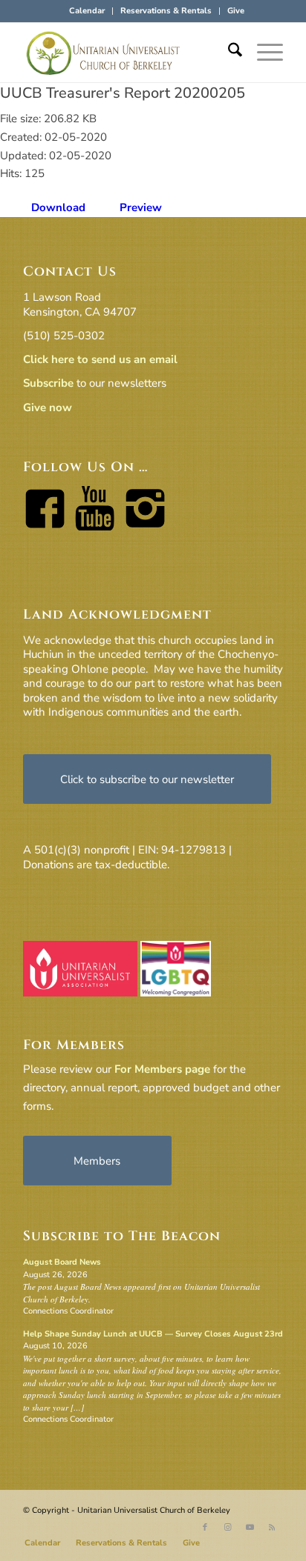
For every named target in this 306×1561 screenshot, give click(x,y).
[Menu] (262, 52)
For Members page (162, 1069)
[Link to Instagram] (227, 1528)
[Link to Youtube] (249, 1528)
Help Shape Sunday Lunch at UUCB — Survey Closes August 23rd (153, 1333)
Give (235, 10)
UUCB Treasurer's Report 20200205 (122, 93)
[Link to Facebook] (205, 1528)
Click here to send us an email (100, 359)
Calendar (87, 10)
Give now (47, 407)
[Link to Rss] (272, 1528)
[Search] (227, 52)
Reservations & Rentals (166, 10)
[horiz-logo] (127, 52)
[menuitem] (87, 11)
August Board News (62, 1262)
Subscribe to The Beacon (122, 1236)
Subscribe (48, 383)
